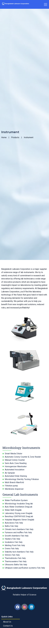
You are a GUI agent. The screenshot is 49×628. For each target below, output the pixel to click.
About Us (7, 622)
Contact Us (8, 626)
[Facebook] (17, 607)
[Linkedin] (31, 607)
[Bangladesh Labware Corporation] (16, 3)
